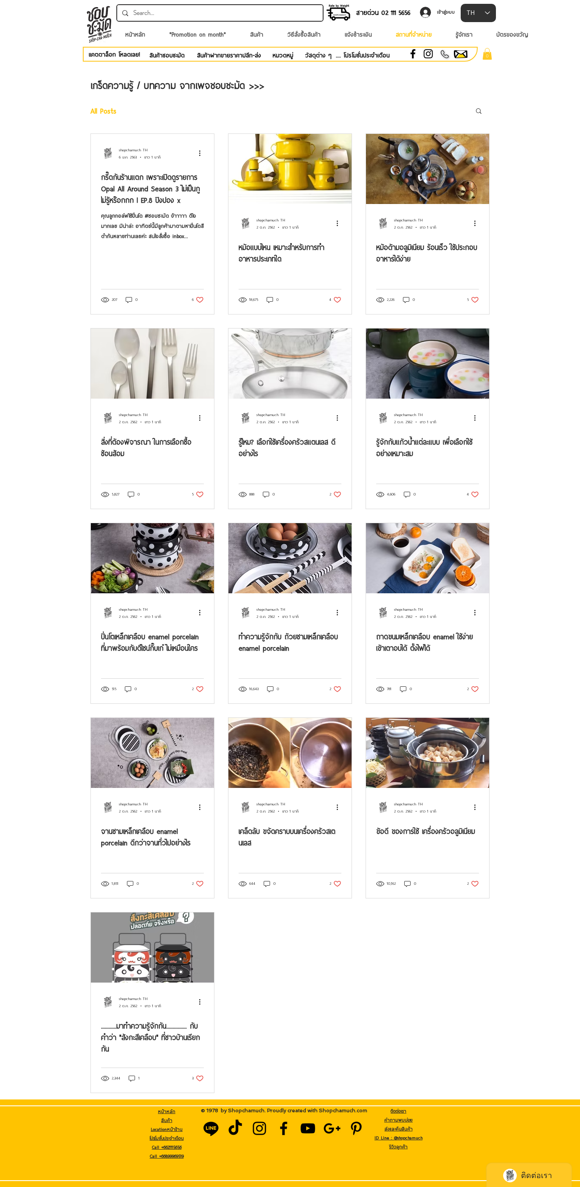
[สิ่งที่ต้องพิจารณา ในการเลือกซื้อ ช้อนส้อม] (152, 364)
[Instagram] (428, 54)
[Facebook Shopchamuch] (284, 1128)
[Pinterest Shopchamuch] (356, 1128)
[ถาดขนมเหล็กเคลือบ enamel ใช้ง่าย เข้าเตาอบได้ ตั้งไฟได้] (427, 558)
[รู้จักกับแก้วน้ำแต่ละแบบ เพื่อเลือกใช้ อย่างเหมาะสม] (427, 364)
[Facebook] (413, 54)
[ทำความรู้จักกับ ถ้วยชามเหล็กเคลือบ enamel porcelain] (290, 558)
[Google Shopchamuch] (332, 1128)
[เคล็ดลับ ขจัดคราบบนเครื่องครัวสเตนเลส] (290, 753)
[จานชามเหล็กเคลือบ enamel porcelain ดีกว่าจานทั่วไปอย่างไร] (152, 753)
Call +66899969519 (167, 1156)
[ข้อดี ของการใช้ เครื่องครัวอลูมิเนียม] (427, 753)
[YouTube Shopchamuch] (308, 1128)
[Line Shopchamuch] (211, 1128)
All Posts (103, 110)
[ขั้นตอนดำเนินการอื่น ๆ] (202, 153)
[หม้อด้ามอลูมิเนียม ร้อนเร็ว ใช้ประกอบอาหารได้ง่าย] (427, 169)
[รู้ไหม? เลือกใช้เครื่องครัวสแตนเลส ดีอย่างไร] (290, 364)
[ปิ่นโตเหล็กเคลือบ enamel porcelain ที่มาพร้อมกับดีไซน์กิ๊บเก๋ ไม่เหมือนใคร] (152, 558)
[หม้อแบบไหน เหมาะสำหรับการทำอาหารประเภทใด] (290, 169)
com (362, 1110)
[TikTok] (235, 1128)
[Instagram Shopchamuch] (259, 1128)
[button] (487, 53)
